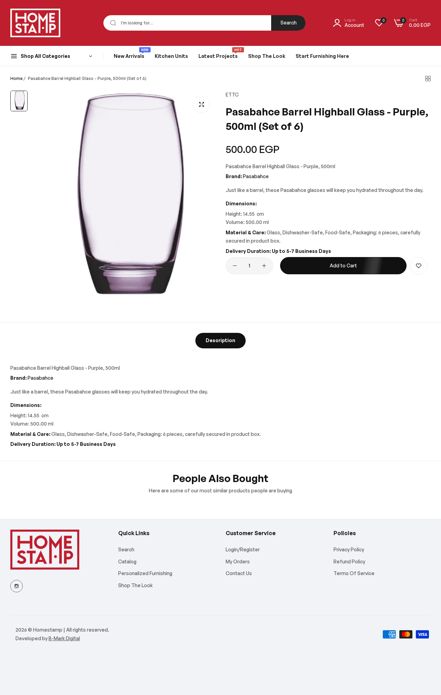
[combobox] (204, 23)
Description (220, 340)
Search (288, 22)
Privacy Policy (349, 549)
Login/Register (243, 549)
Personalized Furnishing (145, 573)
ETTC (232, 95)
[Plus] (264, 266)
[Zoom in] (201, 104)
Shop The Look (135, 585)
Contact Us (239, 573)
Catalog (127, 561)
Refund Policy (349, 561)
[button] (418, 265)
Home (16, 78)
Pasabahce (256, 176)
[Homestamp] (35, 23)
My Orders (238, 561)
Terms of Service (354, 573)
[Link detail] (16, 586)
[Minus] (235, 266)
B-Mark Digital (64, 638)
